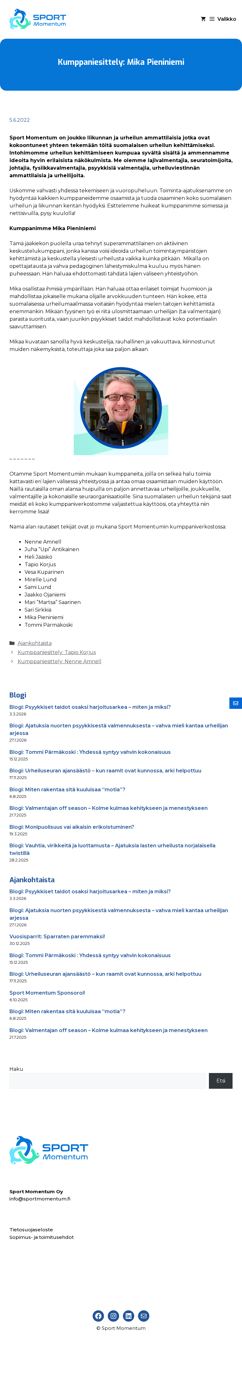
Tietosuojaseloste (31, 1230)
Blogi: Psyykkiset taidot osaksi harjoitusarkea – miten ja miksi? (90, 707)
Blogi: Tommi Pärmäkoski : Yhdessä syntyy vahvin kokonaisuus (90, 752)
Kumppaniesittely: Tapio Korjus (57, 652)
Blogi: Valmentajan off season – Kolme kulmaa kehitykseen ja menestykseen (108, 808)
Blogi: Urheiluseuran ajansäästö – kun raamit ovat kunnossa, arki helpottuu (105, 771)
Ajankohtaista (35, 643)
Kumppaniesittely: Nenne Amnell (59, 661)
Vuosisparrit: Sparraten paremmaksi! (57, 937)
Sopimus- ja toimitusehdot (41, 1237)
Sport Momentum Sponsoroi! (47, 993)
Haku (16, 1069)
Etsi (220, 1081)
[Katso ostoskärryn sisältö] (203, 19)
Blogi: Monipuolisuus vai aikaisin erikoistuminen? (71, 827)
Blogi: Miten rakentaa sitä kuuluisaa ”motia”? (67, 790)
